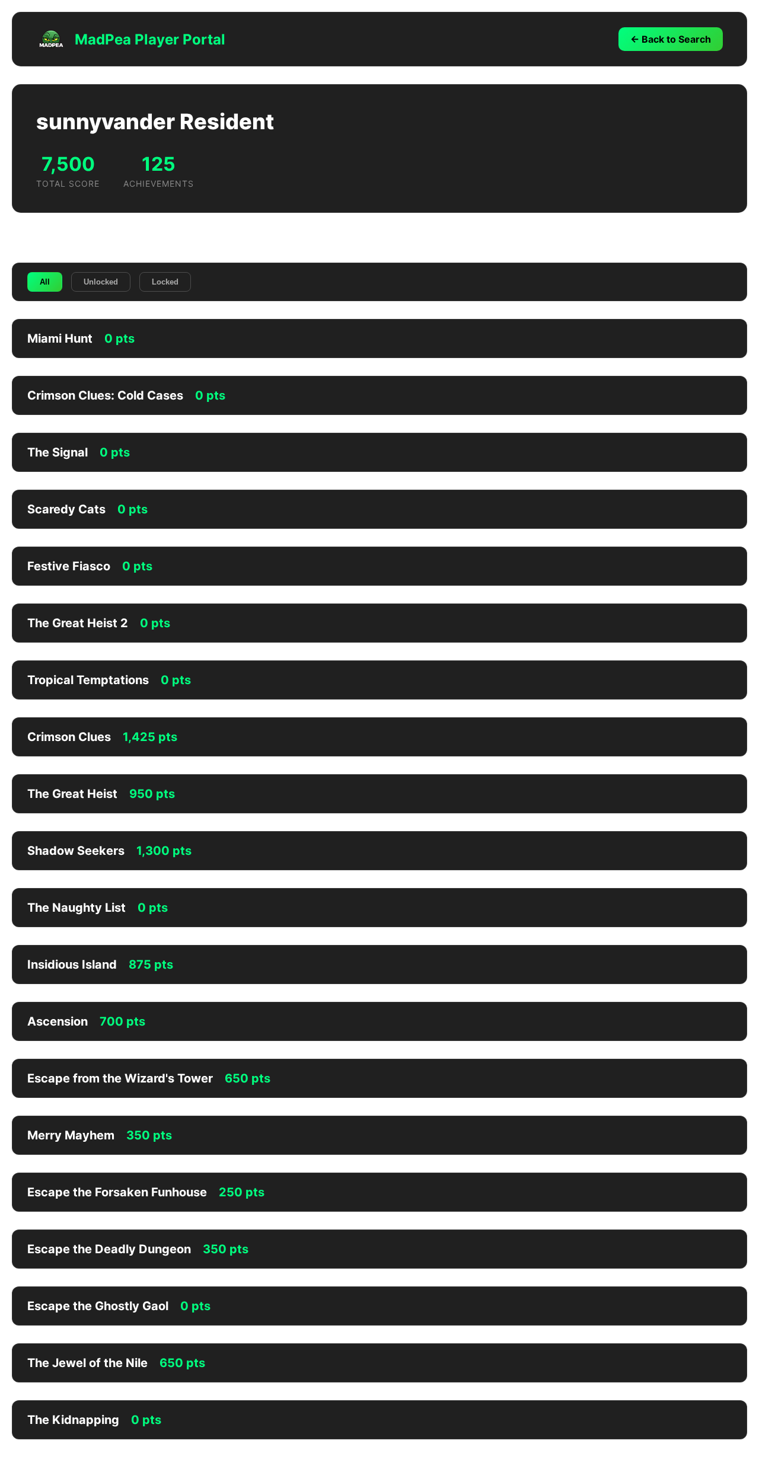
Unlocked (101, 281)
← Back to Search (670, 39)
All (45, 281)
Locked (165, 281)
